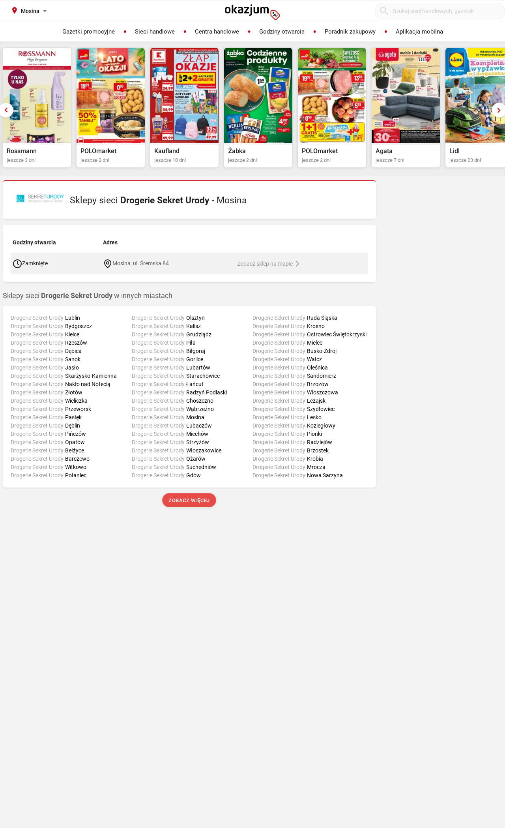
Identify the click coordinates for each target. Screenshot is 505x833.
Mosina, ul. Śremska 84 (140, 263)
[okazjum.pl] (252, 12)
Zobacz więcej (189, 500)
